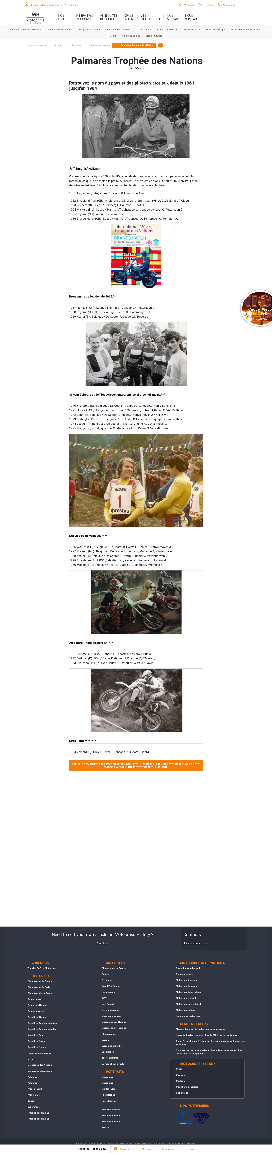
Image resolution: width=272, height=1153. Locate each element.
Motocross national (186, 1010)
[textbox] (160, 45)
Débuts (105, 974)
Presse (105, 1127)
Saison (31, 1101)
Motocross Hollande (186, 998)
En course (107, 980)
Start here (102, 943)
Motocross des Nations (39, 1065)
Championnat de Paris (88, 29)
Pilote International (111, 1109)
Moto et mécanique (112, 1016)
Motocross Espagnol (186, 986)
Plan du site (182, 1093)
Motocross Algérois (186, 980)
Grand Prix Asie (153, 35)
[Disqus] (136, 811)
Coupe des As (144, 29)
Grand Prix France (36, 1047)
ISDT (104, 998)
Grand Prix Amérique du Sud (125, 35)
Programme (33, 1095)
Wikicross (189, 5)
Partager (191, 1149)
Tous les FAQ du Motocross (41, 968)
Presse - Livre (34, 1089)
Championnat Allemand (188, 968)
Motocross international (39, 1071)
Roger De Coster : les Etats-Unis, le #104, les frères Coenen (207, 1035)
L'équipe (209, 5)
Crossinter (129, 17)
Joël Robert (108, 1004)
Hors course (108, 992)
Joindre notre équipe (195, 943)
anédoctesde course (108, 17)
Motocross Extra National (189, 992)
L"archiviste (124, 1149)
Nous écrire (229, 5)
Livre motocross (110, 1010)
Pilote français (109, 1101)
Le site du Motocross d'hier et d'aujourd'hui (54, 5)
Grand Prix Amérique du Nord (246, 29)
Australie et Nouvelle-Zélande (25, 29)
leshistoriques (150, 17)
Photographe (108, 1095)
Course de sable (184, 974)
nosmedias (172, 17)
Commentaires (169, 1149)
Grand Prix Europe (36, 1041)
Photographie (109, 1034)
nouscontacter (193, 17)
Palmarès (32, 1077)
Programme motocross (188, 1016)
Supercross (33, 1107)
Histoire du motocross (39, 1053)
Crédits (180, 1069)
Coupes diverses (191, 29)
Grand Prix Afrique (215, 29)
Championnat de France (59, 29)
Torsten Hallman (110, 1058)
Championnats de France (119, 29)
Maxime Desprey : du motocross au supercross (200, 1029)
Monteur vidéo (109, 1089)
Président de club (111, 1115)
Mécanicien (107, 1077)
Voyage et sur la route (113, 1064)
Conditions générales (187, 1087)
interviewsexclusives (84, 17)
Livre (30, 1059)
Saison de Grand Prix (112, 1046)
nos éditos (63, 17)
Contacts (180, 1081)
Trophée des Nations (38, 1113)
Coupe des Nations (167, 29)
